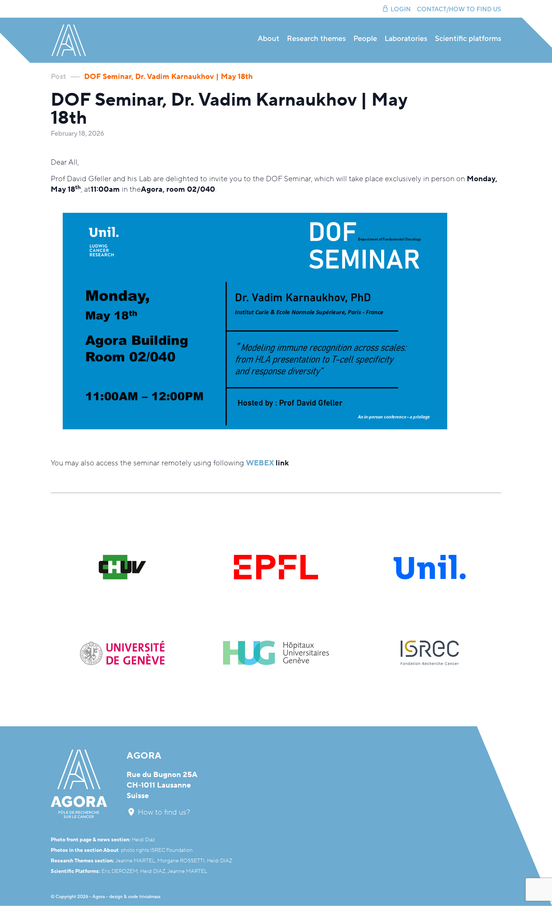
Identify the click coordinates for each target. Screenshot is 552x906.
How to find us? (163, 812)
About (268, 39)
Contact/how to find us (459, 9)
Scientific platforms (468, 39)
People (365, 39)
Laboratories (406, 39)
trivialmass (149, 897)
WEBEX (260, 463)
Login (401, 9)
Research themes (316, 39)
